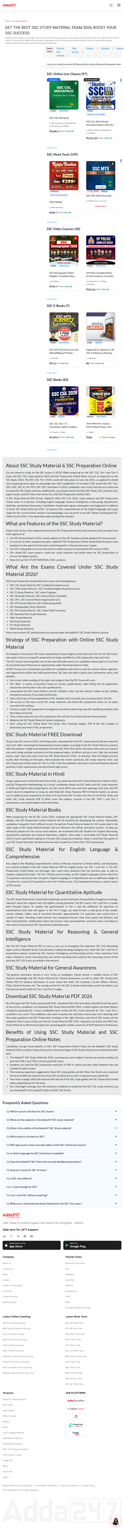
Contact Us (8, 1269)
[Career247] (75, 1433)
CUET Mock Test (72, 1362)
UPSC (68, 1296)
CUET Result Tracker (12, 1455)
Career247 (8, 1460)
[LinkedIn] (4, 1236)
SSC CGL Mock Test (74, 1351)
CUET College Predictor (13, 1433)
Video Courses (9, 1416)
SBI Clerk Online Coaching (15, 1339)
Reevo (5, 1466)
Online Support (9, 1302)
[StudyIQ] (75, 1417)
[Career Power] (75, 1409)
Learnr (6, 1477)
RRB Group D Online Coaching (17, 1328)
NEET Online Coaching (13, 1351)
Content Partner (10, 1296)
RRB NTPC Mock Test (75, 1334)
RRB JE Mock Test (73, 1378)
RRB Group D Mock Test (76, 1356)
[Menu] (118, 5)
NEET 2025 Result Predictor (16, 1449)
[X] (11, 1236)
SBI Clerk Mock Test (74, 1323)
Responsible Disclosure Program (18, 1485)
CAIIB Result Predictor (13, 1444)
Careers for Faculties (12, 1285)
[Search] (111, 5)
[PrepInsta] (75, 1425)
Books (5, 1427)
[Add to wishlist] (77, 111)
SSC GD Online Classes (13, 1334)
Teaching (69, 1280)
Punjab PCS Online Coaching (16, 1362)
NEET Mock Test (72, 1367)
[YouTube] (32, 1236)
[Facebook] (25, 1236)
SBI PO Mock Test (73, 1339)
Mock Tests (8, 1405)
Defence (69, 1285)
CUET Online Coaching (13, 1345)
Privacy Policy (88, 1485)
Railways (69, 1274)
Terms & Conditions (69, 1485)
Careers (6, 1280)
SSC (67, 1269)
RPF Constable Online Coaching (17, 1367)
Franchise (7, 1291)
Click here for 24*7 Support (20, 1229)
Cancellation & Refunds (46, 1485)
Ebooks (6, 1421)
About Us (7, 1263)
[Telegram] (18, 1236)
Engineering (71, 1291)
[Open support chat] (115, 1521)
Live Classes (8, 1410)
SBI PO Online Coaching (14, 1323)
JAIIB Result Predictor (12, 1438)
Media (5, 1274)
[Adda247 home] (9, 5)
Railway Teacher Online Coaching (18, 1373)
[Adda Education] (75, 1401)
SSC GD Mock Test (73, 1328)
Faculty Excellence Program (78, 1307)
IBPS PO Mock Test (74, 1373)
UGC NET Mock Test (74, 1384)
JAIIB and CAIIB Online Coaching (18, 1356)
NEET (67, 1302)
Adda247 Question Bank (14, 1399)
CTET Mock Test (72, 1345)
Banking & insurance (75, 1263)
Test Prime (7, 1471)
